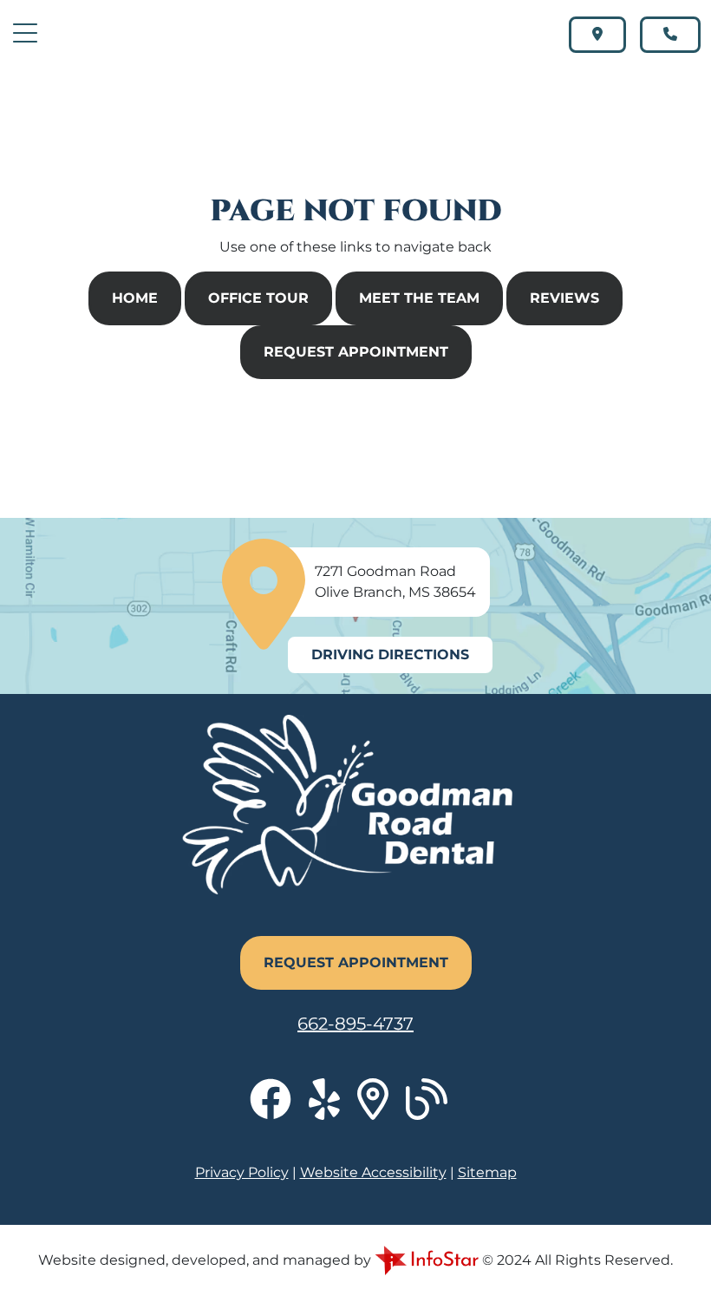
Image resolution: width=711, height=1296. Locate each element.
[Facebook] (279, 1110)
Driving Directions (390, 654)
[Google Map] (381, 1110)
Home (135, 298)
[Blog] (433, 1110)
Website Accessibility (373, 1172)
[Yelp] (333, 1110)
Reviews (564, 298)
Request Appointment (356, 352)
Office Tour (258, 298)
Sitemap (487, 1172)
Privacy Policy (242, 1172)
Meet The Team (419, 298)
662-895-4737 (355, 1023)
